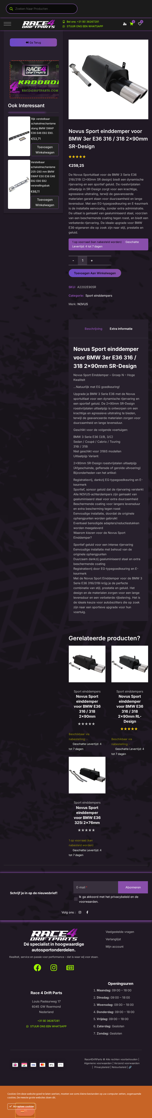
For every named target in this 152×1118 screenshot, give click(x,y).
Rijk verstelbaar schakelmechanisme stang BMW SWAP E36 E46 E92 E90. (43, 125)
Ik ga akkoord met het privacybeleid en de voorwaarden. (108, 899)
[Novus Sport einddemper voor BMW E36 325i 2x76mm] (87, 775)
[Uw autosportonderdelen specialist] (54, 934)
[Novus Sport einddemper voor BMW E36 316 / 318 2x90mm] (87, 664)
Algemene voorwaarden (98, 1063)
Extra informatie (121, 329)
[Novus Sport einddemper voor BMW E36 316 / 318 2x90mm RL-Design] (129, 664)
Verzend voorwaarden (127, 1063)
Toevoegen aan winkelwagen (95, 273)
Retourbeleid (119, 1067)
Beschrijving (93, 329)
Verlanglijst (113, 939)
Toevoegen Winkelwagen (45, 149)
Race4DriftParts (93, 1059)
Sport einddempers (98, 295)
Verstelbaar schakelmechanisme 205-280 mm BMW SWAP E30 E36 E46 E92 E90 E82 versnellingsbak (43, 174)
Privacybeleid (102, 1067)
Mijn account (114, 946)
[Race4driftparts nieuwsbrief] (70, 967)
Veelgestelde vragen (120, 932)
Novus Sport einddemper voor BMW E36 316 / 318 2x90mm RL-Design (129, 709)
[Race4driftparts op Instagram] (53, 967)
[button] (33, 42)
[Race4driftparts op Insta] (80, 912)
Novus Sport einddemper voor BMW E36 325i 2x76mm (87, 815)
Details (19, 136)
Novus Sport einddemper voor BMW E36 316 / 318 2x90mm (87, 706)
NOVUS (82, 304)
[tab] (93, 328)
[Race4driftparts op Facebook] (88, 912)
